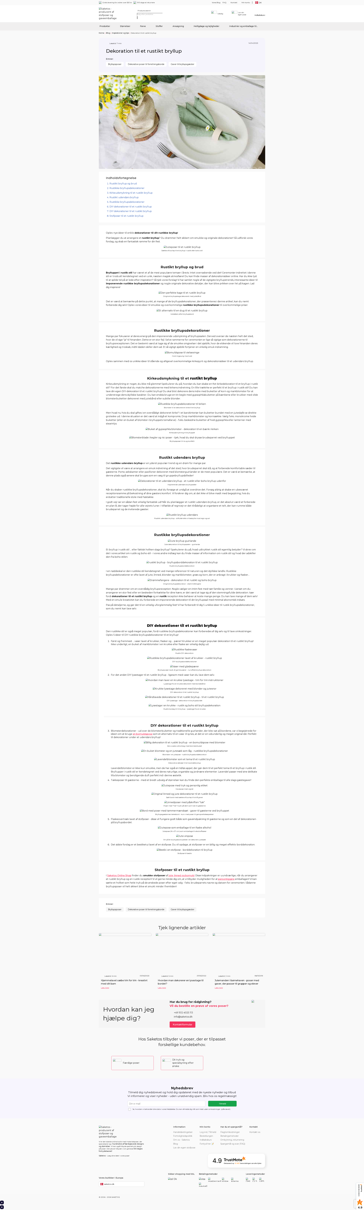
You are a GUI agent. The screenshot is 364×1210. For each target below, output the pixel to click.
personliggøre (226, 879)
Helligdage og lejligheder (206, 26)
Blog (108, 33)
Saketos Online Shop (119, 875)
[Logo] (109, 13)
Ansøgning (178, 26)
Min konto (246, 2)
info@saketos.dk (183, 1016)
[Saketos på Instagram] (263, 1136)
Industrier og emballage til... (243, 26)
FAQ (224, 2)
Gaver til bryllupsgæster (182, 64)
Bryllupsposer (114, 64)
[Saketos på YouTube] (259, 1136)
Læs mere (105, 988)
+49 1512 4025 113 (183, 1012)
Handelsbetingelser (183, 1132)
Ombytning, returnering (232, 1140)
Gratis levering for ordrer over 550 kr (117, 2)
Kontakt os (254, 1132)
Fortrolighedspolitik (182, 1136)
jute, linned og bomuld (181, 875)
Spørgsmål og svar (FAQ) (232, 1144)
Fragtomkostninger (230, 1132)
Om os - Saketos (181, 1140)
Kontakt (234, 2)
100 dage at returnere (146, 2)
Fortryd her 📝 (207, 1144)
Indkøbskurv (206, 1140)
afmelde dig (187, 1109)
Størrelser (125, 26)
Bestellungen (206, 1136)
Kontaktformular (182, 1024)
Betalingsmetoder (229, 1136)
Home (101, 33)
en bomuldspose (142, 734)
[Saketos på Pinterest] (255, 1136)
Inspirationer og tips (120, 33)
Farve (143, 26)
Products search (144, 11)
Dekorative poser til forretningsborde (146, 64)
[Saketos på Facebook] (251, 1136)
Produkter (105, 26)
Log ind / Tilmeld (208, 1132)
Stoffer (159, 26)
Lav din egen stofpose (184, 1147)
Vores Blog (216, 2)
